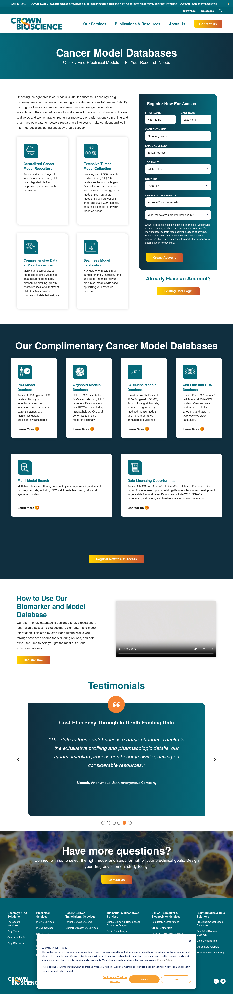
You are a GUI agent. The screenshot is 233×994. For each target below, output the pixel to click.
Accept (144, 979)
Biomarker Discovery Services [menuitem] (81, 927)
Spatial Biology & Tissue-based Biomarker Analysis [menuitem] (123, 923)
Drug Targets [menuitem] (14, 931)
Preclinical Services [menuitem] (43, 914)
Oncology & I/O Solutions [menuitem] (17, 914)
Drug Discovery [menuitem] (15, 943)
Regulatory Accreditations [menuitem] (165, 921)
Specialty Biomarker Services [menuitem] (167, 933)
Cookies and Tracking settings (115, 979)
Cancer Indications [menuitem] (17, 937)
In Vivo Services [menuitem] (44, 927)
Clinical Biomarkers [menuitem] (161, 927)
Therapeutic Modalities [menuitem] (13, 923)
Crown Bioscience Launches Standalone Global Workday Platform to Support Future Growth (124, 3)
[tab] (103, 823)
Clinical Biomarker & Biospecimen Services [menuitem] (165, 914)
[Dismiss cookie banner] (190, 941)
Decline (176, 979)
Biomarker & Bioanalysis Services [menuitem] (123, 914)
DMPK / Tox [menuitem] (42, 933)
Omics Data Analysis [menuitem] (208, 946)
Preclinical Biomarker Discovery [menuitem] (208, 932)
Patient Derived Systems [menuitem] (78, 921)
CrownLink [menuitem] (189, 11)
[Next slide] (214, 759)
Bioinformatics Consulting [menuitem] (210, 952)
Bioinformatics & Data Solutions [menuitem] (211, 914)
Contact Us (208, 23)
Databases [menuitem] (207, 11)
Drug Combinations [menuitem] (207, 940)
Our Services (94, 23)
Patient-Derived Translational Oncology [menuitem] (80, 914)
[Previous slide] (18, 759)
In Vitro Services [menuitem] (45, 921)
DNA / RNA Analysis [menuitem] (117, 931)
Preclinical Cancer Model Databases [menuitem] (210, 923)
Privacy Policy (164, 960)
